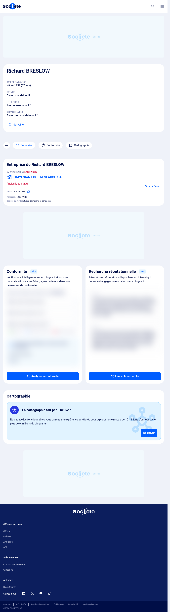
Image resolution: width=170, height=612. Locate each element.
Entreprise (26, 145)
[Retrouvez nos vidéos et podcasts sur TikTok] (49, 593)
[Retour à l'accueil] (84, 512)
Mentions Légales (90, 604)
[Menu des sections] (6, 145)
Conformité (53, 145)
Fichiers (7, 536)
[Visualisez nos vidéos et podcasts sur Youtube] (41, 593)
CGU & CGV (21, 604)
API (5, 547)
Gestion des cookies (40, 604)
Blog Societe (9, 587)
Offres (6, 531)
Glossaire (8, 569)
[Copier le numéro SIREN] (28, 191)
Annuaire (8, 542)
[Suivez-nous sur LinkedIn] (24, 593)
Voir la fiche (152, 186)
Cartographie (81, 145)
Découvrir (149, 432)
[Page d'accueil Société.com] (12, 6)
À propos (7, 604)
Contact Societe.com (14, 564)
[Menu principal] (162, 6)
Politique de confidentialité (66, 604)
